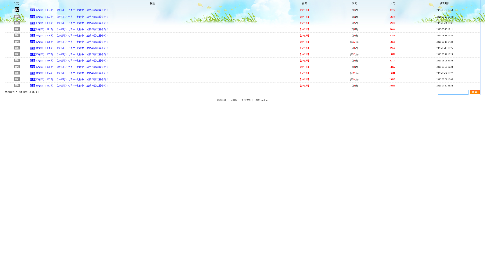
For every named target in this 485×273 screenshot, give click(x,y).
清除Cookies (261, 100)
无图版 (233, 100)
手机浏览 (245, 100)
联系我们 (221, 100)
